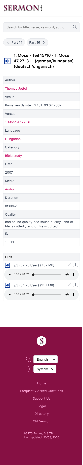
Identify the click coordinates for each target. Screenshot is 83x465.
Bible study (13, 156)
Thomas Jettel (16, 88)
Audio (9, 189)
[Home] (41, 341)
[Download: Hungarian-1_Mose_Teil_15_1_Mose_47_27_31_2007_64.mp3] (75, 285)
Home (41, 383)
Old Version (41, 421)
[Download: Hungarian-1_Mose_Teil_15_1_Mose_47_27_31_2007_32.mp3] (75, 265)
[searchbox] (41, 27)
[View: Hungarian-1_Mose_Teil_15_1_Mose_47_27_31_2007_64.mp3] (69, 285)
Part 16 (34, 42)
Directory (41, 414)
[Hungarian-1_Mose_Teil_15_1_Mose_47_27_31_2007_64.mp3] (7, 285)
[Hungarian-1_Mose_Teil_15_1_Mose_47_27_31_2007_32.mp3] (7, 61)
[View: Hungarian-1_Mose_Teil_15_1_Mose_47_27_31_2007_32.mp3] (69, 265)
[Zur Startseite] (23, 8)
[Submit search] (75, 27)
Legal (41, 406)
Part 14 (16, 42)
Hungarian (13, 139)
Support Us (41, 398)
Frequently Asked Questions (41, 391)
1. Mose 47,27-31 (17, 122)
